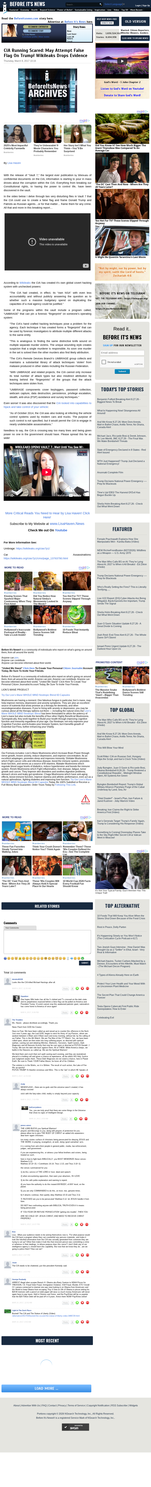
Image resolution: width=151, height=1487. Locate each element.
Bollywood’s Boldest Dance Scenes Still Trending (44, 632)
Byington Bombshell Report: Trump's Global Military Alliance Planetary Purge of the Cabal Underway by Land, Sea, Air (121, 787)
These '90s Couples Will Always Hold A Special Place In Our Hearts (45, 883)
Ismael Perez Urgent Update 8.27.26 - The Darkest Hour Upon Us (119, 647)
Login (138, 5)
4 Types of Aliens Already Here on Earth (118, 975)
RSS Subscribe (119, 1405)
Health (34, 10)
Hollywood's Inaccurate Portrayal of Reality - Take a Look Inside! (17, 632)
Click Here (29, 668)
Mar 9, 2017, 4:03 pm (21, 1272)
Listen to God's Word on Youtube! (122, 88)
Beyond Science (47, 10)
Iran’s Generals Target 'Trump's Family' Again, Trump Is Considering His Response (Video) (121, 822)
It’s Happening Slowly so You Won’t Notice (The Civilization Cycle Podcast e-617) (119, 937)
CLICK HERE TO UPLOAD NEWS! (135, 38)
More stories (44, 37)
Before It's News (27, 3)
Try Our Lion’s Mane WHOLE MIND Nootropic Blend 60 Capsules (35, 695)
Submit (122, 371)
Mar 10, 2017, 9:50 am (38, 1119)
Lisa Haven (14, 163)
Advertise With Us (30, 1405)
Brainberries (10, 593)
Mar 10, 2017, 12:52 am (22, 1303)
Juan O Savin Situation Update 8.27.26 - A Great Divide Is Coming (119, 624)
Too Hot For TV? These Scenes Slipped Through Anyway (77, 598)
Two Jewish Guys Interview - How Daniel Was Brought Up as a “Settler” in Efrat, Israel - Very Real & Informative (121, 950)
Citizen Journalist (73, 668)
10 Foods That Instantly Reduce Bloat (76, 631)
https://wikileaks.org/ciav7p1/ (33, 548)
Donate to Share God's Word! (122, 95)
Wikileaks (25, 282)
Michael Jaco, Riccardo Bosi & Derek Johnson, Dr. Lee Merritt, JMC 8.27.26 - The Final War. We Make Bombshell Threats (121, 438)
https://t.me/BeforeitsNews (111, 308)
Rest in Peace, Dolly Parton (111, 927)
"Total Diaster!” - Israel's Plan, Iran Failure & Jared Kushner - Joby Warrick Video (120, 799)
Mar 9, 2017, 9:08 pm (30, 1012)
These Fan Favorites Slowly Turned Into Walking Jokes (13, 849)
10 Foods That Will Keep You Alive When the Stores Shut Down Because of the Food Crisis (121, 917)
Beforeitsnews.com (26, 18)
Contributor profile (29, 37)
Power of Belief (64, 10)
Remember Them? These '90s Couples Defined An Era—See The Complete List (77, 850)
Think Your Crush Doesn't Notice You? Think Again (46, 848)
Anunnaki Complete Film (110, 472)
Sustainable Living (83, 10)
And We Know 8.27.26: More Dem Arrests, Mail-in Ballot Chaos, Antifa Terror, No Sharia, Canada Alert (120, 424)
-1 (72, 1255)
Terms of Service (76, 1405)
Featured (13, 10)
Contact (52, 1405)
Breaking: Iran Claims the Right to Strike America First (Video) (118, 811)
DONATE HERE (107, 23)
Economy (24, 10)
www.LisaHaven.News (67, 524)
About (16, 1405)
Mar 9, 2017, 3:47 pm (21, 1255)
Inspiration (100, 10)
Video (116, 10)
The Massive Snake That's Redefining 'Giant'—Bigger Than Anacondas (107, 694)
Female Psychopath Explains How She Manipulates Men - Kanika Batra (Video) (118, 540)
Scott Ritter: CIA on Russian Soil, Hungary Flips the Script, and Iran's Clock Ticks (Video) (121, 757)
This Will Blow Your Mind (110, 748)
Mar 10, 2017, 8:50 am (21, 1322)
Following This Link (65, 785)
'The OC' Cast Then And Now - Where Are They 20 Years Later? (16, 883)
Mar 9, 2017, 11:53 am (21, 1076)
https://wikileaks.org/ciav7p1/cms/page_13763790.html (36, 558)
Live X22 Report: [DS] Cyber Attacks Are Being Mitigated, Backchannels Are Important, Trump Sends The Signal (121, 601)
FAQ (44, 1405)
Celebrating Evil (105, 1017)
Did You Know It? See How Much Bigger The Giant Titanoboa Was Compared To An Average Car (120, 148)
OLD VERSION (135, 21)
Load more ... (46, 1388)
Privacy (62, 1405)
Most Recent (136, 10)
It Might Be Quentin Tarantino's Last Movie (120, 257)
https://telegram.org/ (136, 298)
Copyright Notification (98, 1405)
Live (109, 10)
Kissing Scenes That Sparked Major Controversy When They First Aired (17, 600)
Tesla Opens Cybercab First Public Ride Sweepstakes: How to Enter (118, 1007)
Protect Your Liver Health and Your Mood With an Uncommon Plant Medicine (121, 985)
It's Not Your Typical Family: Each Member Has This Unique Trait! (120, 891)
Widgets (133, 1405)
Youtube (61, 530)
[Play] (122, 61)
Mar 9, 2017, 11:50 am (21, 988)
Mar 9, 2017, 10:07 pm (30, 1224)
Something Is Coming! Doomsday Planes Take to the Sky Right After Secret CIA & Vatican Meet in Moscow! (121, 835)
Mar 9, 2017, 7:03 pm (30, 1100)
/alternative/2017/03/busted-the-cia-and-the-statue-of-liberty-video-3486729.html (46, 1316)
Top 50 (124, 10)
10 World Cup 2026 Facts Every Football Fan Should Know (77, 883)
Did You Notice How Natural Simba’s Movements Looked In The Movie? (45, 600)
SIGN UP (108, 345)
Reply (65, 989)
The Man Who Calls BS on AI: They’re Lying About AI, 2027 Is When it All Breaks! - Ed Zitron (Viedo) (122, 564)
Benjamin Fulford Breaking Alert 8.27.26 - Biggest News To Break (118, 400)
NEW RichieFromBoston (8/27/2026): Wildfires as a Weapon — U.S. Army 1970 (121, 551)
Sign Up (146, 5)
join (16, 657)
